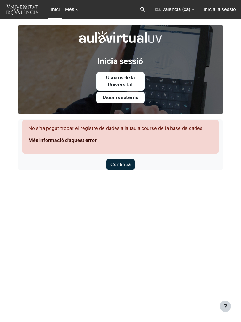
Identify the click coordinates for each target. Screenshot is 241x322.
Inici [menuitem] (55, 9)
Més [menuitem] (69, 9)
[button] (142, 9)
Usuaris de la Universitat (120, 81)
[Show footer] (225, 306)
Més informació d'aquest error (63, 140)
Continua (120, 164)
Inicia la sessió (220, 9)
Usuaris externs (120, 97)
